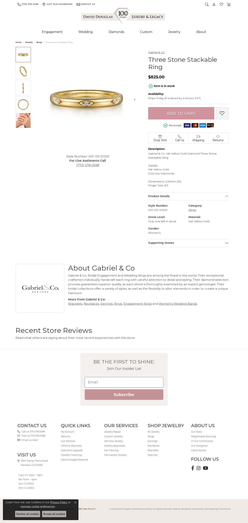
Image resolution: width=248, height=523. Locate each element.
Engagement (52, 32)
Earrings (107, 304)
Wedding (85, 32)
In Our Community (202, 441)
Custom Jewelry (113, 436)
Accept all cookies (54, 513)
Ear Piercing (111, 450)
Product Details (159, 196)
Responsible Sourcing (203, 436)
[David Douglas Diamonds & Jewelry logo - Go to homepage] (123, 17)
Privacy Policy (58, 502)
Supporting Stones (161, 242)
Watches (153, 454)
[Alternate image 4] (23, 104)
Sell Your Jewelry (113, 441)
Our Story (196, 431)
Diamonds (116, 32)
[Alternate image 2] (23, 71)
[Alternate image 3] (23, 87)
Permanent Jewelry (115, 454)
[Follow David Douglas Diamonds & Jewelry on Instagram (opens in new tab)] (198, 468)
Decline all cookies (27, 513)
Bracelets (75, 304)
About (201, 32)
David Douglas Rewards (74, 459)
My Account (67, 431)
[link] (27, 4)
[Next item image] (135, 99)
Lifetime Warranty (71, 445)
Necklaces (91, 304)
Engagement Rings (137, 304)
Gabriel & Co (156, 52)
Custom (146, 32)
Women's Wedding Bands (178, 304)
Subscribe (124, 394)
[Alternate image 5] (23, 120)
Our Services (68, 441)
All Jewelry (153, 431)
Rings (39, 42)
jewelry (29, 42)
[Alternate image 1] (23, 54)
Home (19, 42)
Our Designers (199, 445)
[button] (206, 4)
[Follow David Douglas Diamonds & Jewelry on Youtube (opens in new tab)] (205, 468)
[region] (87, 99)
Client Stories (198, 450)
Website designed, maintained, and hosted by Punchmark (202, 509)
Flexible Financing (71, 454)
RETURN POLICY (87, 509)
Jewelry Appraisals (114, 445)
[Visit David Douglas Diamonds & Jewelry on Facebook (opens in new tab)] (192, 468)
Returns (65, 436)
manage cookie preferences (38, 506)
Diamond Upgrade (72, 450)
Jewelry (174, 32)
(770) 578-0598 (87, 165)
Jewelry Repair (112, 431)
